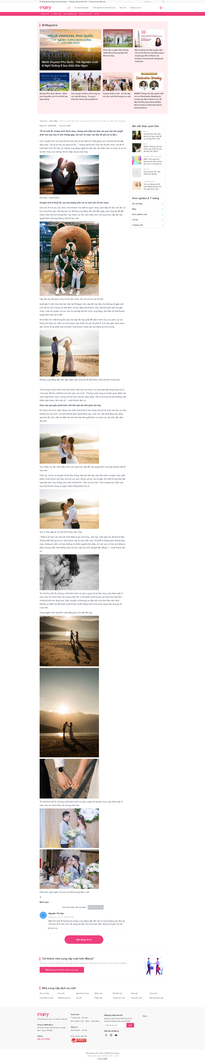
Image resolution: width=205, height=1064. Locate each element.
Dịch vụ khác (44, 993)
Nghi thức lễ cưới (82, 993)
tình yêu (53, 208)
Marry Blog (54, 121)
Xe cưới (79, 998)
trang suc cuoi (135, 8)
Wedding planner (64, 998)
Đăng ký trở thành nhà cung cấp (63, 970)
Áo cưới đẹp (137, 204)
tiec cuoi (123, 8)
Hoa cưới (61, 993)
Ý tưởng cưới (56, 14)
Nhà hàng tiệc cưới (156, 998)
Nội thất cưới (117, 993)
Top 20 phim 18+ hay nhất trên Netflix (152, 173)
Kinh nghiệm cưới (70, 14)
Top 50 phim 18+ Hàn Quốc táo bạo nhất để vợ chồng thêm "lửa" (152, 136)
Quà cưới (134, 993)
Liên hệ (84, 1030)
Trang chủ (45, 14)
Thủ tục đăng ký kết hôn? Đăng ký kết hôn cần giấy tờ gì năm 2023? (153, 186)
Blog (134, 209)
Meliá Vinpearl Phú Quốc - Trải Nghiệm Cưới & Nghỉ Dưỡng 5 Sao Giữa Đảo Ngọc (70, 63)
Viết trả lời (54, 928)
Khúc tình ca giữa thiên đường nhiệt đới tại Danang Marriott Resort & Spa (115, 53)
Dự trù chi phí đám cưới (97, 1)
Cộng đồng (95, 1021)
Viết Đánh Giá (97, 907)
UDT (105, 1058)
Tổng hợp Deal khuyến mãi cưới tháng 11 (54, 1)
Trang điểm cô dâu (46, 998)
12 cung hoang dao (82, 8)
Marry (145, 1016)
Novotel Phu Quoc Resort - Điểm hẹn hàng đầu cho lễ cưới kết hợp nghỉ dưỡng (54, 96)
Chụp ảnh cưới (136, 998)
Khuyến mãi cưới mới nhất (78, 1)
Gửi (130, 1025)
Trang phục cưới (85, 14)
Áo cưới (84, 1018)
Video (87, 1021)
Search (163, 1)
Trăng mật (153, 993)
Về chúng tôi (75, 1030)
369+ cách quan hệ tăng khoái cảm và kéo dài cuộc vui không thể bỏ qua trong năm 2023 (153, 161)
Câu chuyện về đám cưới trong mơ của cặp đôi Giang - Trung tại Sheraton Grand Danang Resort (85, 96)
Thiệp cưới (98, 998)
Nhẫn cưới (98, 993)
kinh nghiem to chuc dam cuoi (104, 8)
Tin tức (96, 14)
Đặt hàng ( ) (83, 939)
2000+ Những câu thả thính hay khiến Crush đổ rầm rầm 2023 (153, 148)
